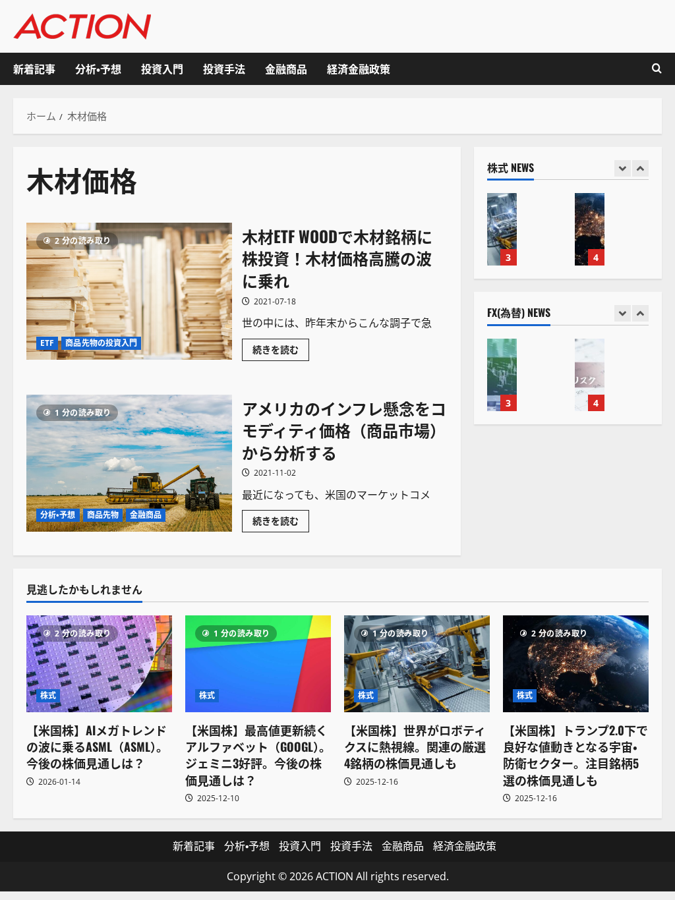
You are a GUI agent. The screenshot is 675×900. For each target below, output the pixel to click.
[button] (657, 69)
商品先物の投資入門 (101, 343)
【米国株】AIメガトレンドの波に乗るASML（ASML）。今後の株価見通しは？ (97, 746)
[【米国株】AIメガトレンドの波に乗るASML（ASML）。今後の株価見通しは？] (99, 663)
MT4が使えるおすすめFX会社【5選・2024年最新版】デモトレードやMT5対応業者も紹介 (502, 375)
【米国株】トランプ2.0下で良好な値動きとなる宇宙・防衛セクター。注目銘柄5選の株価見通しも (589, 229)
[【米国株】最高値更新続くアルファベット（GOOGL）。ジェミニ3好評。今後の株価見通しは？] (258, 663)
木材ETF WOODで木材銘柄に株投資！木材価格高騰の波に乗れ (129, 291)
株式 (48, 695)
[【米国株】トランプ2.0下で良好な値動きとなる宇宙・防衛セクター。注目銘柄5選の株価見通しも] (576, 663)
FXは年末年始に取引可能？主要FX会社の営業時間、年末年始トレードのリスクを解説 (589, 375)
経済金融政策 (358, 68)
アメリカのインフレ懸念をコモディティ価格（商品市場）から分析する (129, 463)
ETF (47, 343)
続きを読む (280, 352)
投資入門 (162, 68)
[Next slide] (640, 168)
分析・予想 (98, 68)
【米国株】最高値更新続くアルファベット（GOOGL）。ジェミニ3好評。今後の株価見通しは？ (258, 755)
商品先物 (103, 514)
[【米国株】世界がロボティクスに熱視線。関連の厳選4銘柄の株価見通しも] (417, 663)
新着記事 (34, 68)
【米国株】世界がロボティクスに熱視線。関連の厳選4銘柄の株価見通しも (502, 229)
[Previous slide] (622, 168)
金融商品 (286, 68)
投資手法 (224, 68)
